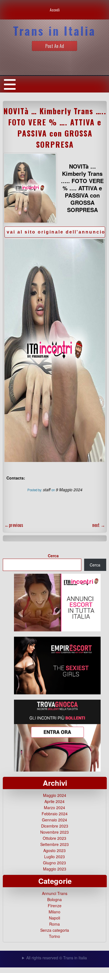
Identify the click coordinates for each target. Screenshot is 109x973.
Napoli (54, 918)
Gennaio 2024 (54, 820)
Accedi (55, 10)
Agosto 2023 (54, 850)
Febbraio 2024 (55, 813)
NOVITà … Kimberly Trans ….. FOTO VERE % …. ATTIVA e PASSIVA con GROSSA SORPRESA (54, 127)
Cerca (53, 555)
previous (13, 525)
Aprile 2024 (54, 801)
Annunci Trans (54, 893)
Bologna (54, 899)
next (98, 525)
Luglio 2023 (54, 856)
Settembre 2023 (54, 844)
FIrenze (54, 905)
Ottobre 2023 (54, 838)
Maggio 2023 (54, 869)
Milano (54, 911)
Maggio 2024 (54, 795)
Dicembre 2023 (54, 826)
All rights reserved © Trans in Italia (56, 957)
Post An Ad (54, 46)
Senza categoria (54, 930)
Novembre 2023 (54, 832)
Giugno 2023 (54, 862)
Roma (54, 924)
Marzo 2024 (54, 807)
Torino (54, 936)
